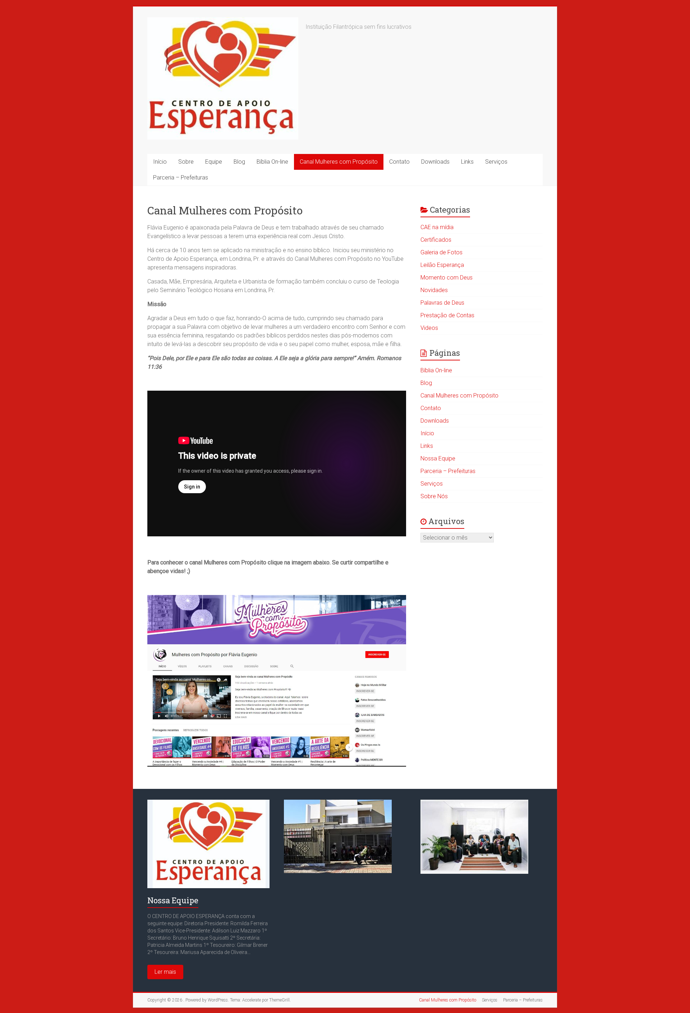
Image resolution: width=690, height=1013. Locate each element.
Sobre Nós (434, 496)
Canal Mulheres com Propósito (339, 161)
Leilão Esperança (442, 265)
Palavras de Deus (442, 302)
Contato (399, 161)
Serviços (496, 161)
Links (467, 161)
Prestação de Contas (447, 315)
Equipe (213, 161)
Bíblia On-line (272, 161)
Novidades (434, 290)
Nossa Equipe (437, 458)
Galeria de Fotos (441, 252)
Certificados (435, 239)
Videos (429, 327)
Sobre (186, 161)
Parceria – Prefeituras (180, 177)
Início (160, 161)
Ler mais (165, 971)
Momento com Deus (446, 277)
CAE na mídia (437, 227)
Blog (239, 161)
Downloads (435, 161)
